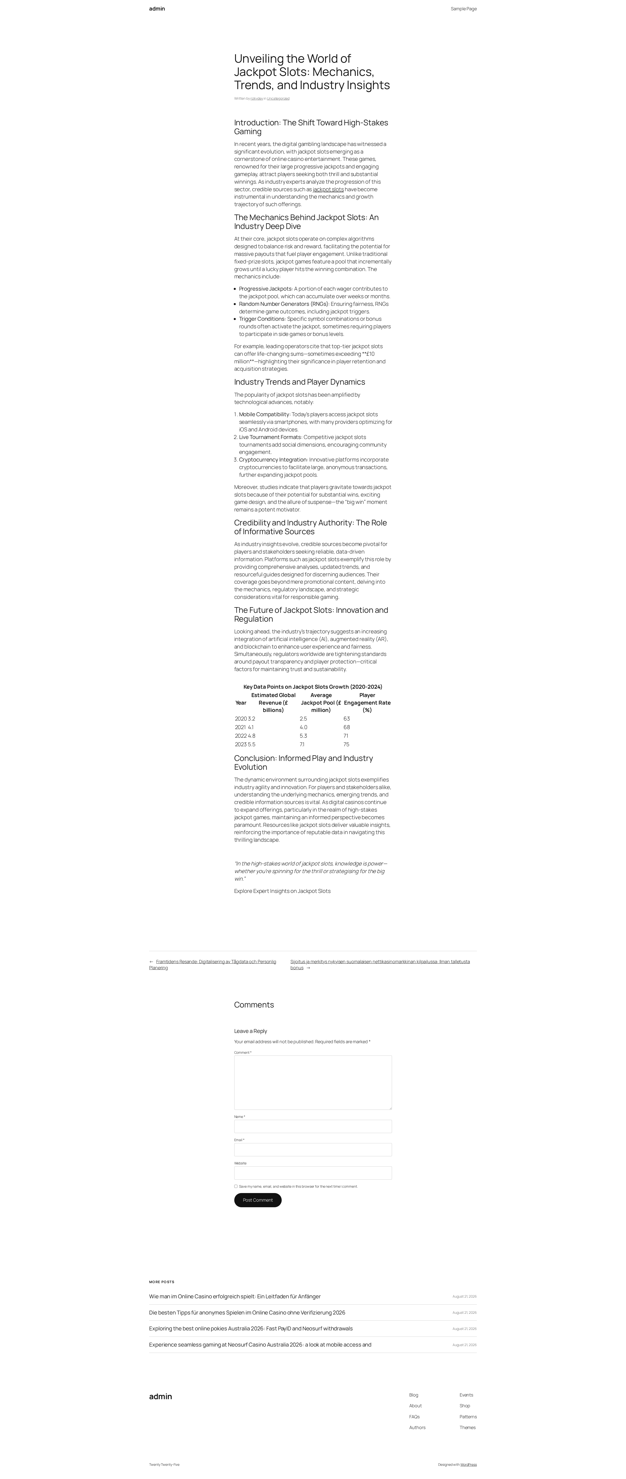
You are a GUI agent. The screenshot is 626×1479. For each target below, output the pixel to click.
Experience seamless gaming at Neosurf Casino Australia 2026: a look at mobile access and (260, 1345)
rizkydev (256, 98)
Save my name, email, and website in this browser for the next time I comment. (298, 1186)
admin (157, 8)
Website (240, 1163)
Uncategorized (278, 98)
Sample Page (464, 9)
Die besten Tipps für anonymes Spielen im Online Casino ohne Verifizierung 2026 (247, 1313)
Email (239, 1139)
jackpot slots (328, 189)
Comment (243, 1052)
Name (239, 1116)
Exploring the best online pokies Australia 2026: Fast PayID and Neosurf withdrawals (251, 1328)
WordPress (468, 1464)
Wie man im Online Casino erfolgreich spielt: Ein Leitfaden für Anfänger (235, 1296)
